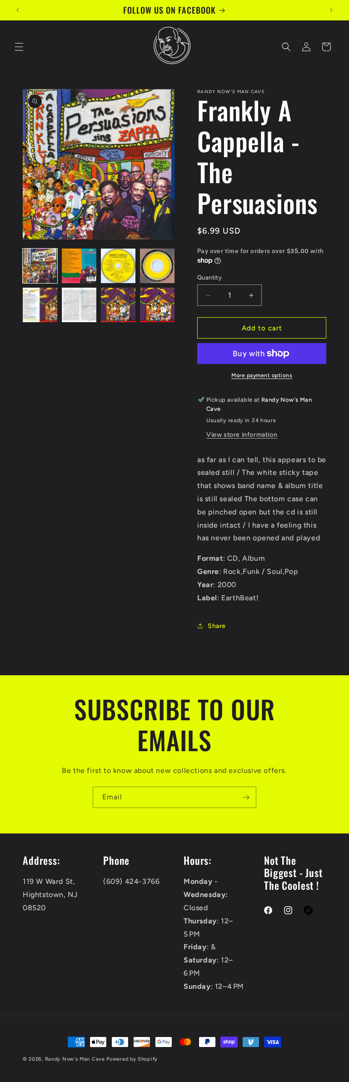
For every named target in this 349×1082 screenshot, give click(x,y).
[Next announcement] (331, 10)
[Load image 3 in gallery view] (118, 266)
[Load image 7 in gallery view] (118, 305)
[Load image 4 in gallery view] (157, 266)
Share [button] (217, 626)
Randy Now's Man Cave (75, 1059)
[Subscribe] (246, 797)
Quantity (209, 277)
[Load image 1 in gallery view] (40, 266)
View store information (241, 435)
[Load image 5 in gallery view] (40, 305)
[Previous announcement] (18, 10)
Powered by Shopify (132, 1059)
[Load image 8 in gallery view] (157, 305)
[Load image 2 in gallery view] (79, 266)
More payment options (261, 375)
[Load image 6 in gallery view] (79, 305)
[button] (19, 47)
